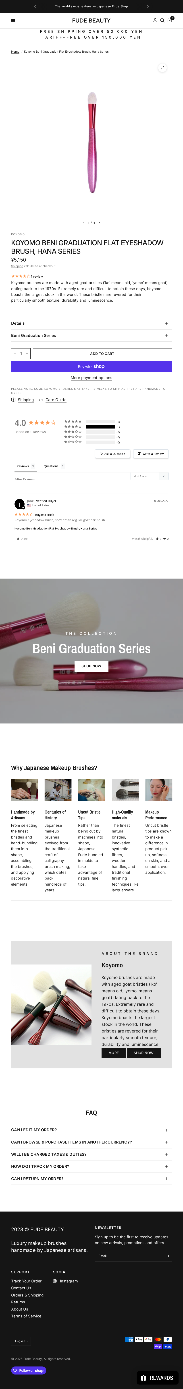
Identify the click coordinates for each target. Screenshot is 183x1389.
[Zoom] (162, 68)
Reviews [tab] (23, 466)
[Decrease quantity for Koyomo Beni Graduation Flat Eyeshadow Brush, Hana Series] (14, 353)
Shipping (17, 266)
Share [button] (24, 539)
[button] (158, 539)
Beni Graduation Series (33, 335)
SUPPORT (20, 1272)
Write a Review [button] (153, 454)
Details (18, 323)
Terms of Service (26, 1316)
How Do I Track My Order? (40, 1166)
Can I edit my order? (34, 1129)
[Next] (99, 223)
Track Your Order (26, 1281)
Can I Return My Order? (37, 1178)
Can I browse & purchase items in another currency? (71, 1142)
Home (15, 51)
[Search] (162, 20)
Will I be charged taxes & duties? (49, 1154)
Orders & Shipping (27, 1295)
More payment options (91, 378)
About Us (19, 1309)
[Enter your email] (167, 1256)
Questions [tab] (51, 466)
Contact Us (21, 1288)
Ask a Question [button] (114, 454)
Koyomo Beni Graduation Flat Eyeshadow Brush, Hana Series (56, 528)
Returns (18, 1302)
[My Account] (155, 20)
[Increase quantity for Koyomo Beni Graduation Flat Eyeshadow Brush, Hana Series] (27, 353)
